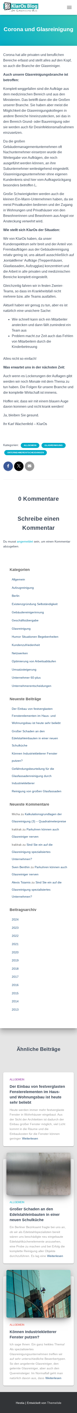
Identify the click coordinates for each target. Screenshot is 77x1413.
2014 (15, 1001)
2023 (15, 927)
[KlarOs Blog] (22, 7)
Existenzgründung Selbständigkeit (35, 604)
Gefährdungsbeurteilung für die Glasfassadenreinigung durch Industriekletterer (33, 776)
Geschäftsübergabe (25, 620)
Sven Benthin (21, 867)
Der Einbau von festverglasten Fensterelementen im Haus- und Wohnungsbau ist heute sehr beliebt (36, 716)
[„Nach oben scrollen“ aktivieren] (68, 1404)
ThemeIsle (54, 1403)
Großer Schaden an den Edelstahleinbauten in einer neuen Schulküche (35, 738)
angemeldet (25, 541)
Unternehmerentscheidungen (25, 452)
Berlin (15, 595)
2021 (15, 944)
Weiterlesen (30, 1138)
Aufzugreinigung (23, 587)
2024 (15, 919)
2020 (15, 952)
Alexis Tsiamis (21, 882)
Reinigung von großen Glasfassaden (36, 791)
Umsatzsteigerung (24, 669)
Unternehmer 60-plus (26, 677)
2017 (15, 976)
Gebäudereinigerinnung (28, 612)
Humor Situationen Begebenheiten (35, 636)
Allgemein (30, 445)
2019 (15, 960)
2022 (15, 935)
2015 (15, 993)
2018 (15, 968)
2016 (15, 985)
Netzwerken (20, 653)
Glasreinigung (53, 445)
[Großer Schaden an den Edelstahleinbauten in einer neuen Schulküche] (38, 1173)
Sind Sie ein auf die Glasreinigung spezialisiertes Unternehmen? (32, 852)
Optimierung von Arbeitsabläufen (34, 661)
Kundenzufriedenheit (26, 645)
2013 (15, 1009)
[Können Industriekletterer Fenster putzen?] (38, 1293)
